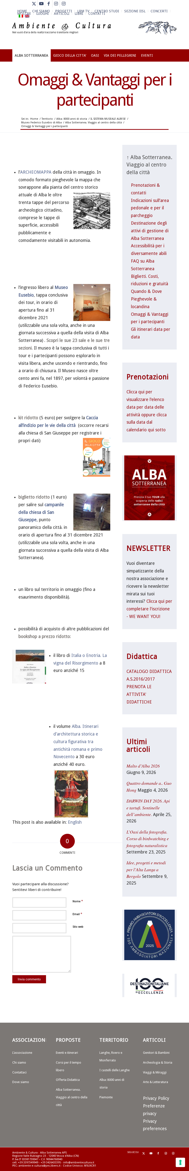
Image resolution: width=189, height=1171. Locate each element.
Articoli (61, 14)
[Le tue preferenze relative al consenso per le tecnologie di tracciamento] (180, 1162)
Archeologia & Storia (157, 1062)
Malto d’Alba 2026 (143, 766)
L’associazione (22, 1052)
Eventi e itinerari (67, 1052)
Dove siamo (20, 1082)
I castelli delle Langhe (114, 1070)
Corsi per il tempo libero (68, 1066)
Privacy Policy (156, 1098)
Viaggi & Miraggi (155, 1072)
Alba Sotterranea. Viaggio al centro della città (71, 1097)
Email (77, 914)
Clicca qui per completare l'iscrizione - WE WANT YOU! (149, 609)
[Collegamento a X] (33, 3)
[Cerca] (174, 73)
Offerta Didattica (68, 1080)
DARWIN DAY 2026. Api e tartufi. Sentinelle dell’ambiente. (148, 807)
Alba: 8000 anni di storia (111, 1083)
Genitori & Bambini (156, 1052)
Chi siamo (19, 1062)
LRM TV (83, 11)
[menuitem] (83, 11)
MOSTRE (24, 14)
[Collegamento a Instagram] (56, 3)
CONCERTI (159, 11)
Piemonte (106, 1097)
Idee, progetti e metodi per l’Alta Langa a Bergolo (146, 869)
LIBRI (79, 14)
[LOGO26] (94, 34)
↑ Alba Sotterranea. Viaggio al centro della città (149, 165)
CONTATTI (96, 14)
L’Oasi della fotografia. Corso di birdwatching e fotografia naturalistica (147, 838)
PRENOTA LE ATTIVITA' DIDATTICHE (139, 694)
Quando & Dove (146, 291)
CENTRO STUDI (106, 11)
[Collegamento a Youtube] (41, 3)
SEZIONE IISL (134, 11)
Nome (78, 901)
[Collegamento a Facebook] (48, 3)
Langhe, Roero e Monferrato (110, 1056)
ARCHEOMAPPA (35, 172)
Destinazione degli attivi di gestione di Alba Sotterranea (150, 231)
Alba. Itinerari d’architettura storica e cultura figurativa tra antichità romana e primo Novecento (77, 741)
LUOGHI (42, 14)
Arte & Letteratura (155, 1082)
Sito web (78, 926)
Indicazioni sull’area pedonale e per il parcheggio (150, 208)
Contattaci (19, 1072)
